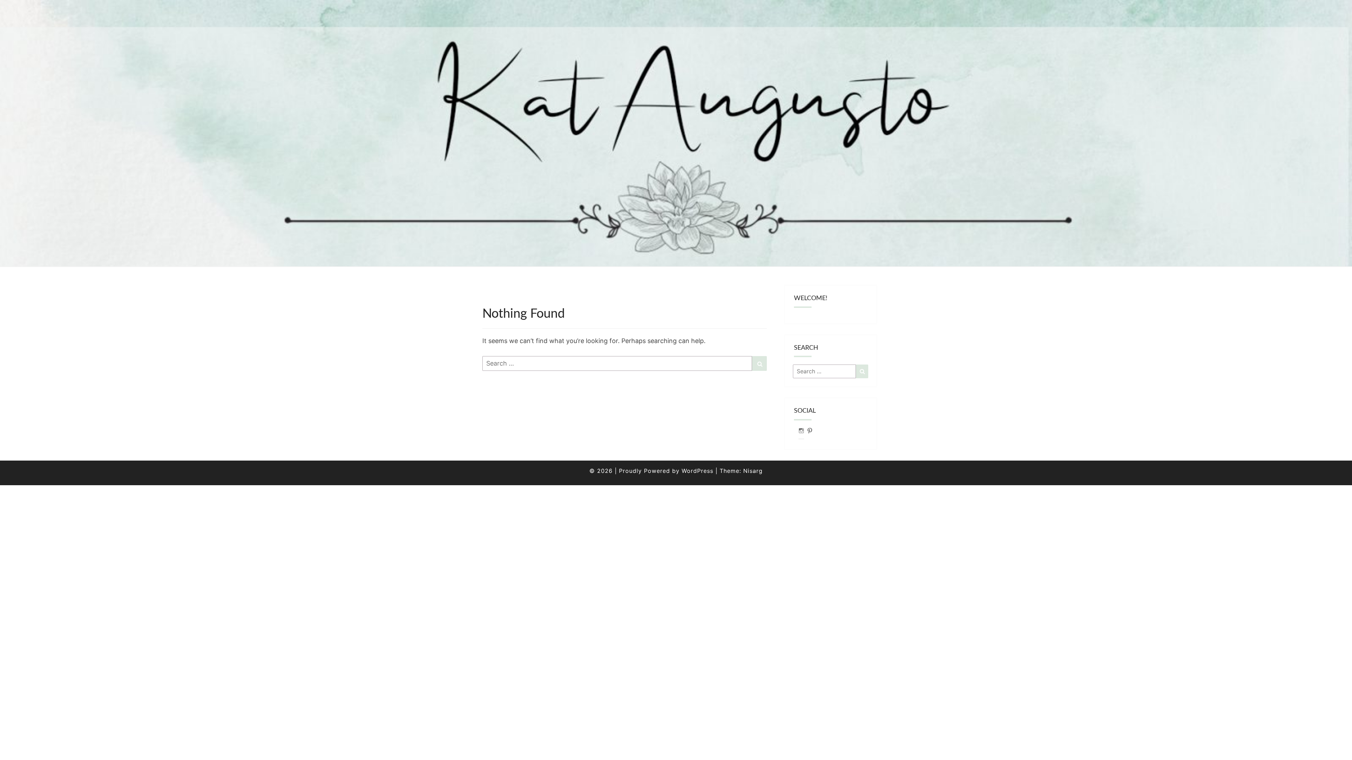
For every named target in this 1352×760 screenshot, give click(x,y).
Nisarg (753, 470)
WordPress (697, 470)
